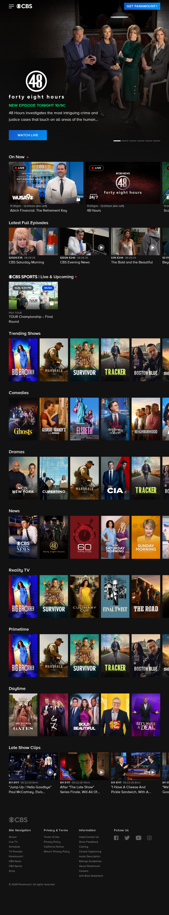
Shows (13, 837)
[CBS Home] (18, 819)
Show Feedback (88, 842)
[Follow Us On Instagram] (149, 838)
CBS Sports (15, 866)
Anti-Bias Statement (91, 876)
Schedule (14, 847)
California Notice (54, 847)
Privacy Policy (52, 842)
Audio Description (89, 856)
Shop (12, 871)
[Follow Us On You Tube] (138, 838)
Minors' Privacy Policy (57, 851)
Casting (83, 847)
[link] (142, 6)
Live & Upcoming (56, 277)
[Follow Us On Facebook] (116, 838)
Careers (83, 871)
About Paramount (89, 866)
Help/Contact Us (89, 837)
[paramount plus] (24, 6)
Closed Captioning (90, 851)
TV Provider (16, 851)
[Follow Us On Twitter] (127, 838)
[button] (12, 7)
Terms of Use (51, 837)
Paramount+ (16, 856)
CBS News (15, 861)
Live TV (13, 842)
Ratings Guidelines (90, 861)
